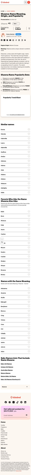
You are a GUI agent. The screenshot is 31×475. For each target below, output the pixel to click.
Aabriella (4, 147)
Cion (2, 324)
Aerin (3, 229)
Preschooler (4, 432)
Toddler (3, 431)
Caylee (3, 234)
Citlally (3, 333)
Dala (2, 225)
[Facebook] (1, 40)
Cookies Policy (5, 457)
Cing (2, 315)
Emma (3, 129)
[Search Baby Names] (2, 242)
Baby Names (4, 444)
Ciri (2, 329)
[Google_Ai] (22, 40)
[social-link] (6, 402)
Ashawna (4, 288)
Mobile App (4, 453)
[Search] (25, 2)
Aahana (3, 161)
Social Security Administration (17, 114)
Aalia (2, 192)
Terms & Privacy (5, 458)
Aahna (3, 165)
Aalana (3, 174)
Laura (3, 143)
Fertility (3, 425)
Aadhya (3, 152)
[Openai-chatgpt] (13, 40)
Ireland (18, 29)
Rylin (2, 211)
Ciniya (3, 320)
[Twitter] (4, 40)
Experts (3, 442)
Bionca (3, 311)
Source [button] (4, 386)
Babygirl (3, 302)
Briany (3, 274)
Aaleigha (4, 188)
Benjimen (4, 306)
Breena (3, 270)
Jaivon (3, 347)
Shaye (3, 265)
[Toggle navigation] (28, 2)
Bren (2, 216)
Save (15, 23)
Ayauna (3, 293)
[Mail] (10, 40)
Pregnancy (4, 427)
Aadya (3, 156)
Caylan (3, 256)
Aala (2, 170)
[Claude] (25, 40)
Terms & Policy (18, 470)
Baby (2, 429)
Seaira (3, 252)
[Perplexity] (19, 40)
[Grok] (16, 40)
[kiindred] (5, 2)
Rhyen (3, 247)
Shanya (3, 220)
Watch (2, 440)
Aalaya (3, 179)
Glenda (3, 134)
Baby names (11, 11)
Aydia (3, 297)
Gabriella (4, 138)
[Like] (29, 129)
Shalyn (3, 261)
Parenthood (4, 438)
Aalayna (3, 183)
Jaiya (2, 351)
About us (3, 451)
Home (2, 11)
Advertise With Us (6, 455)
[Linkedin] (7, 40)
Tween (2, 436)
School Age (4, 434)
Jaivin (3, 342)
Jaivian (3, 338)
